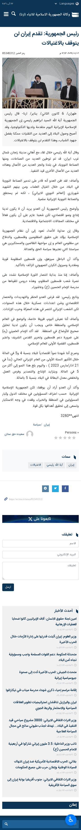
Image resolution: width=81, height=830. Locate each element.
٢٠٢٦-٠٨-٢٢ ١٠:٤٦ (65, 665)
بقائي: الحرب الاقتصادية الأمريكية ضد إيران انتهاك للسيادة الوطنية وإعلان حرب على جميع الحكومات (45, 764)
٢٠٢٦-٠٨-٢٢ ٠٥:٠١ (64, 773)
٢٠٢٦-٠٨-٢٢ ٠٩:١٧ (64, 683)
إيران (47, 425)
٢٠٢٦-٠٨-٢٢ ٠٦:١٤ (65, 737)
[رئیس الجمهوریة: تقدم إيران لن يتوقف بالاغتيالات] (40, 83)
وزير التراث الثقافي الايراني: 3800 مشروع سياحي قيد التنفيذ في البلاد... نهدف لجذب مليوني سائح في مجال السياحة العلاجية (42, 726)
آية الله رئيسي (55, 465)
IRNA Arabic (45, 14)
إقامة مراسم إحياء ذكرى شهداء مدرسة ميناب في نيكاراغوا (41, 690)
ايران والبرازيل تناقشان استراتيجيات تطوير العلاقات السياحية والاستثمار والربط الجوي (44, 705)
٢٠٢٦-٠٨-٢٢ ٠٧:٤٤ (64, 713)
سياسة (37, 425)
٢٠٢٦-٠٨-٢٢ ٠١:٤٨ (64, 790)
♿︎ (71, 819)
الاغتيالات (35, 465)
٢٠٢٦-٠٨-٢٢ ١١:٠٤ (65, 630)
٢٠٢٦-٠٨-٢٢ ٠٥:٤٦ (64, 755)
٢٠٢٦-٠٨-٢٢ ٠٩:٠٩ (64, 696)
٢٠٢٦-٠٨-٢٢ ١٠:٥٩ (64, 648)
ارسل (8, 587)
